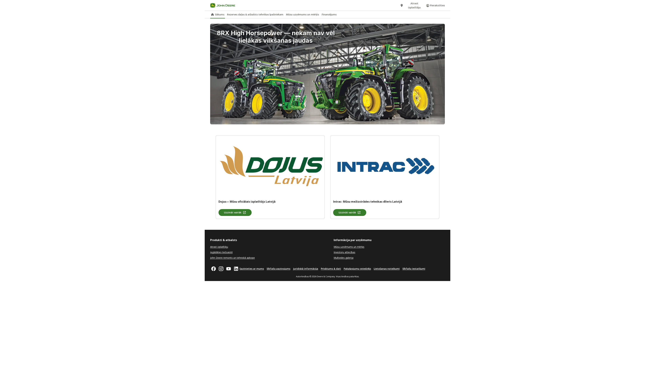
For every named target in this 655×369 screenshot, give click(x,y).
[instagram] (221, 268)
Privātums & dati (331, 268)
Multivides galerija (343, 257)
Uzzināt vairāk (232, 212)
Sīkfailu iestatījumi (413, 268)
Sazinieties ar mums (251, 268)
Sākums (219, 14)
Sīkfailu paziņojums (278, 268)
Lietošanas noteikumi (387, 268)
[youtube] (228, 268)
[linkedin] (236, 268)
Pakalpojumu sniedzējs (357, 268)
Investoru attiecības (344, 252)
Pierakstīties (437, 5)
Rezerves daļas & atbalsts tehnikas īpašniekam (255, 14)
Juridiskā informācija (305, 268)
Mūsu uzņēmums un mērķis (302, 14)
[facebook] (213, 268)
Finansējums (329, 14)
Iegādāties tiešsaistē (221, 252)
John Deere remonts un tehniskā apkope (232, 257)
